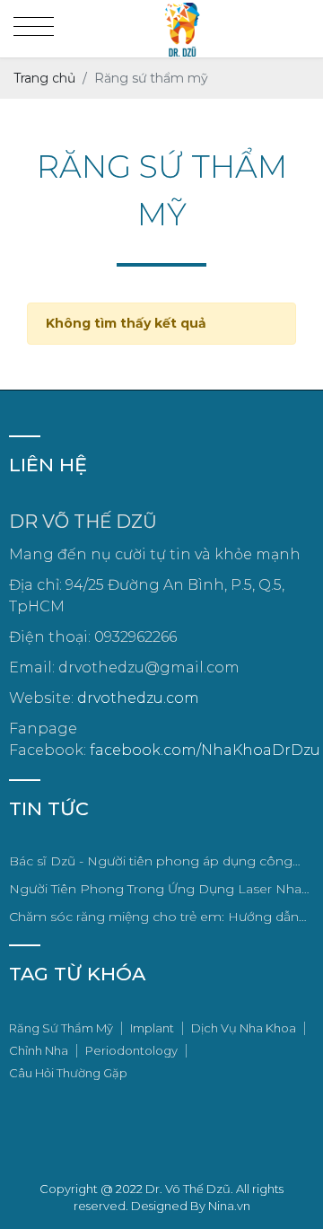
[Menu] (33, 27)
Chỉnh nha (38, 1050)
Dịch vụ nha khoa (243, 1028)
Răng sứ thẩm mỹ (61, 1028)
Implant (152, 1028)
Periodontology (131, 1050)
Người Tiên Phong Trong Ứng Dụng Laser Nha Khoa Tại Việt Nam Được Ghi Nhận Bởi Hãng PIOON (155, 890)
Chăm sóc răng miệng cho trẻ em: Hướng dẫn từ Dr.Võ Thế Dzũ (154, 917)
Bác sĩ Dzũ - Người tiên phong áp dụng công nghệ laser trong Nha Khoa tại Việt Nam (150, 862)
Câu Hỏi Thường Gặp (68, 1073)
